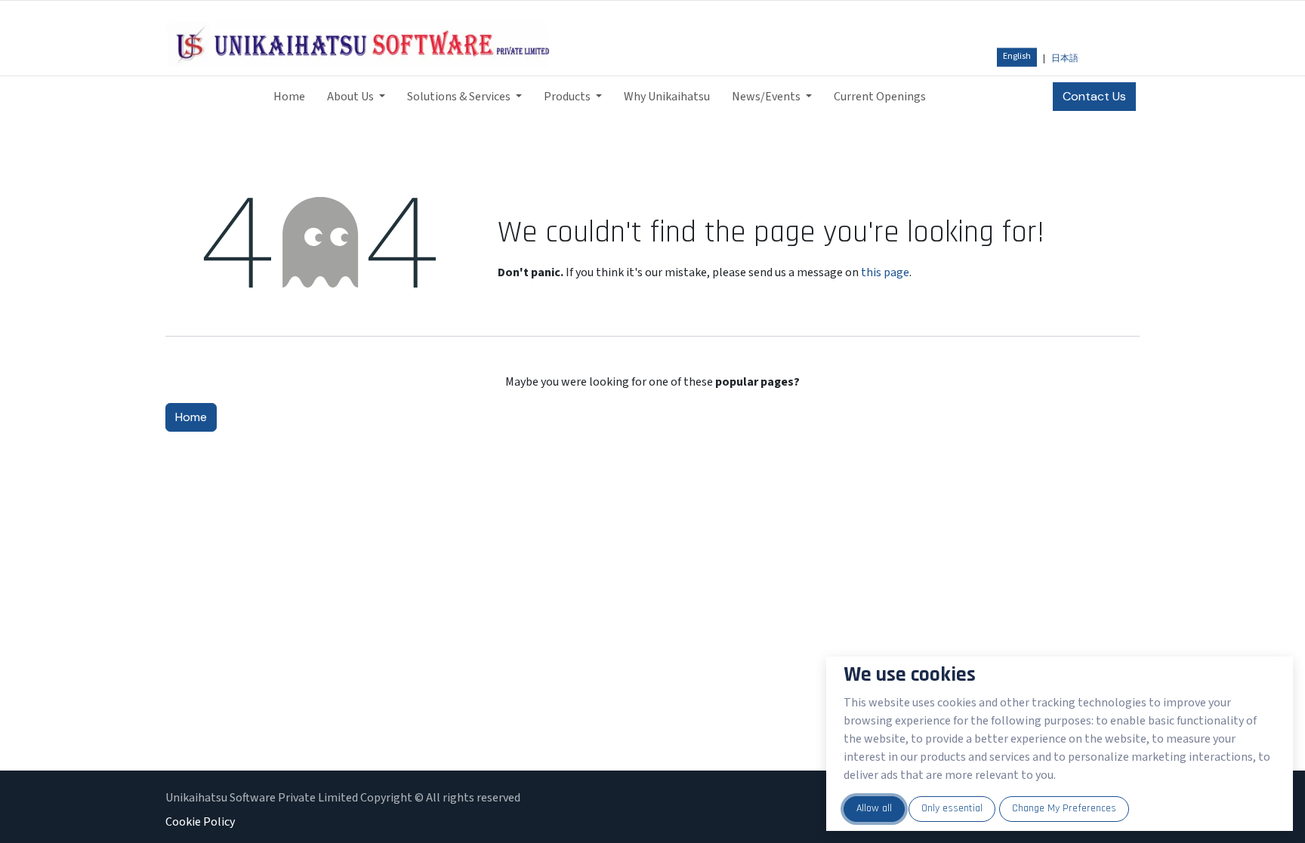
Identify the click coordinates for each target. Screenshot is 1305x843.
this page (885, 272)
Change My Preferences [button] (1064, 808)
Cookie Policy (200, 822)
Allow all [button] (874, 808)
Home (191, 417)
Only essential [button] (952, 808)
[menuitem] (1017, 57)
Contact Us (1094, 96)
